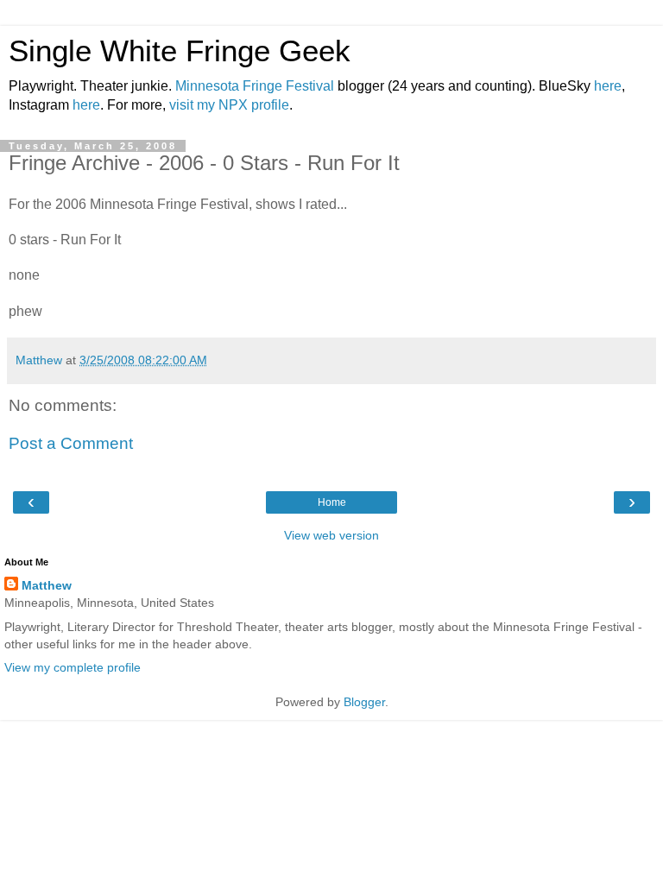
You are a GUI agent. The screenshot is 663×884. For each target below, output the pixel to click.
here (608, 86)
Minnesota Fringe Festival (254, 86)
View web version (331, 535)
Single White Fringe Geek (179, 51)
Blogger (364, 702)
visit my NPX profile (229, 105)
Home (332, 502)
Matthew (47, 585)
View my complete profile (72, 667)
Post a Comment (71, 443)
